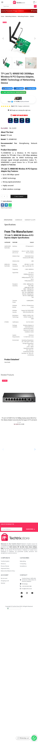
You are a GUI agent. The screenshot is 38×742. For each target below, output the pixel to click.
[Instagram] (27, 593)
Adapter (32, 16)
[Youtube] (32, 593)
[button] (3, 38)
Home (2, 16)
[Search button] (35, 6)
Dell (10, 547)
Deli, (2, 548)
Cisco (26, 547)
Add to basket (19, 196)
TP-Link (13, 155)
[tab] (8, 220)
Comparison (18, 220)
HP (18, 547)
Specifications (8, 220)
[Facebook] (21, 593)
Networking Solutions (10, 16)
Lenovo (14, 547)
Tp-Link (22, 547)
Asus (30, 547)
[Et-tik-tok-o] (21, 596)
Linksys (35, 547)
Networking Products (23, 16)
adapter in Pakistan (8, 165)
